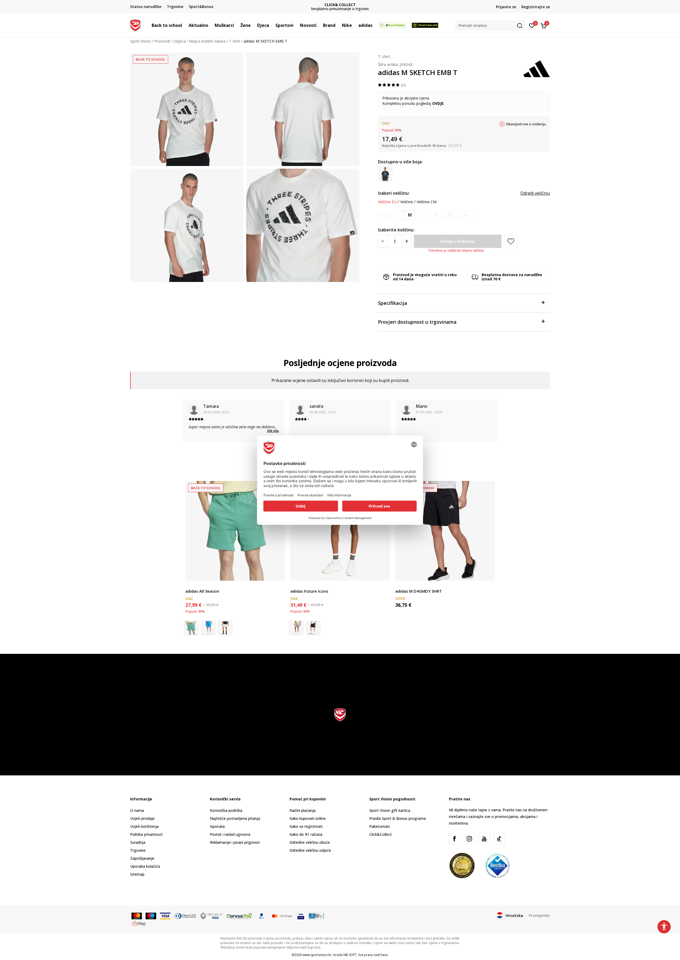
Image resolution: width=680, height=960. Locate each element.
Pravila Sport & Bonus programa (397, 818)
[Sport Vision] (135, 25)
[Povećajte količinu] (406, 241)
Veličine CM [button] (426, 202)
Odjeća (179, 41)
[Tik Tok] (499, 838)
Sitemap (137, 874)
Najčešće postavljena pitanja (235, 818)
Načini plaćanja (303, 810)
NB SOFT (349, 955)
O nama (137, 810)
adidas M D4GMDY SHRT (418, 591)
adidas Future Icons (309, 591)
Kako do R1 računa (306, 834)
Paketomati (379, 826)
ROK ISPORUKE (340, 5)
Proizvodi (162, 41)
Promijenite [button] (539, 915)
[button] (184, 25)
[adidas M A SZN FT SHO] (208, 628)
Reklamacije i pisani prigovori (235, 842)
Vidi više (273, 431)
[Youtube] (484, 838)
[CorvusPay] (239, 916)
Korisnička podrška (226, 810)
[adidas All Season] (235, 531)
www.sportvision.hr (317, 955)
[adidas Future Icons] (340, 531)
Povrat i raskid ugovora (230, 834)
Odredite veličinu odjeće (310, 850)
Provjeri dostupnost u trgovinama (417, 322)
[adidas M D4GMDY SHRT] (445, 531)
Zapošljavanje (142, 858)
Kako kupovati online (308, 818)
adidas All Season (202, 591)
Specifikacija (392, 303)
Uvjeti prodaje (142, 818)
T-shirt (234, 41)
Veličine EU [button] (387, 202)
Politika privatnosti (146, 834)
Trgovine (138, 850)
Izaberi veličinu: (394, 193)
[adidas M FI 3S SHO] (313, 628)
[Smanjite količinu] (382, 241)
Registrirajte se (535, 6)
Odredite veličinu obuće (310, 842)
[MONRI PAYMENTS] (138, 923)
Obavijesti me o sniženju (526, 124)
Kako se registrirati (306, 826)
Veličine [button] (406, 202)
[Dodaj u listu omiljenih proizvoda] (277, 573)
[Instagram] (469, 838)
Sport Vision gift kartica (389, 810)
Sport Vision (140, 41)
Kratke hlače (196, 585)
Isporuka (217, 826)
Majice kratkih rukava (207, 41)
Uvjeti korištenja (144, 826)
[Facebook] (454, 838)
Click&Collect (380, 834)
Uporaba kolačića (145, 866)
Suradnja (137, 842)
